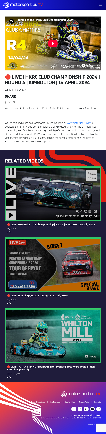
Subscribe (97, 402)
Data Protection (55, 402)
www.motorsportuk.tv (78, 123)
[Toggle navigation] (100, 4)
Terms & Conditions (38, 402)
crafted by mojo (94, 424)
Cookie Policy (70, 402)
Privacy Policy (84, 402)
